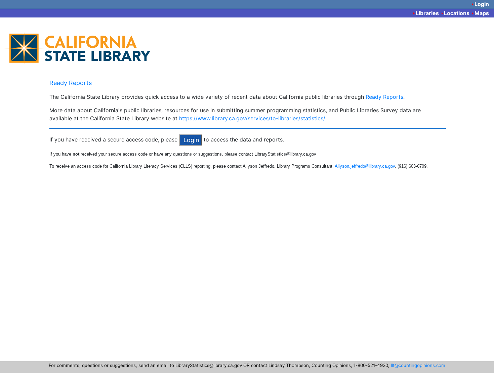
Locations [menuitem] (456, 13)
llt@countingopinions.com (418, 365)
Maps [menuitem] (482, 13)
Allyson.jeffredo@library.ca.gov (365, 166)
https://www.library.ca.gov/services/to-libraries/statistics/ (252, 118)
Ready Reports (70, 82)
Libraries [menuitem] (427, 13)
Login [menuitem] (482, 4)
